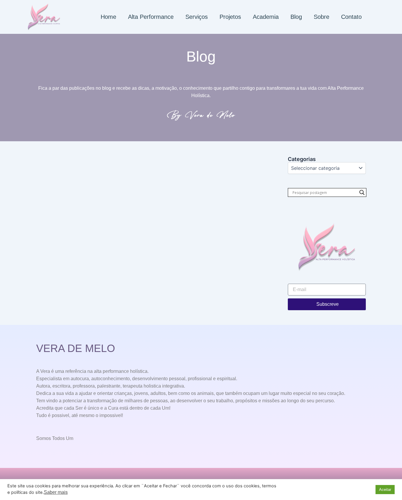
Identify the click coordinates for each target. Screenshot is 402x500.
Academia (266, 17)
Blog (296, 17)
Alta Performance (151, 17)
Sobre (321, 17)
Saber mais (56, 492)
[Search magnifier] (362, 192)
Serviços (196, 17)
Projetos (230, 17)
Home (108, 17)
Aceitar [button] (385, 489)
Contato (351, 17)
